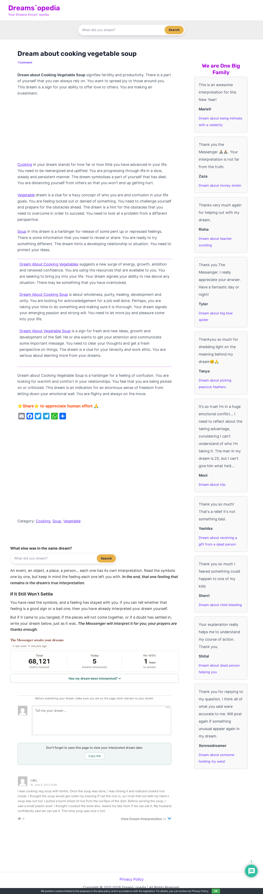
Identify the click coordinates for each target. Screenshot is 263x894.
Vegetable (26, 195)
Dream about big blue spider (216, 316)
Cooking (24, 164)
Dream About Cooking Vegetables (49, 264)
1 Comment (24, 62)
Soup (21, 231)
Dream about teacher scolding (215, 241)
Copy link (94, 756)
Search (174, 30)
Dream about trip (212, 484)
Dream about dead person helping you (219, 668)
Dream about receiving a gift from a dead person (218, 541)
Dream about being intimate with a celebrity (220, 121)
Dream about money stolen (220, 185)
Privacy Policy (132, 879)
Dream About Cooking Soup (44, 294)
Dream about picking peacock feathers (215, 383)
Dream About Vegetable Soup (45, 331)
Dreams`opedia (34, 8)
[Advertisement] (94, 131)
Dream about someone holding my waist (216, 758)
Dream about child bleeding (220, 605)
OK (216, 891)
